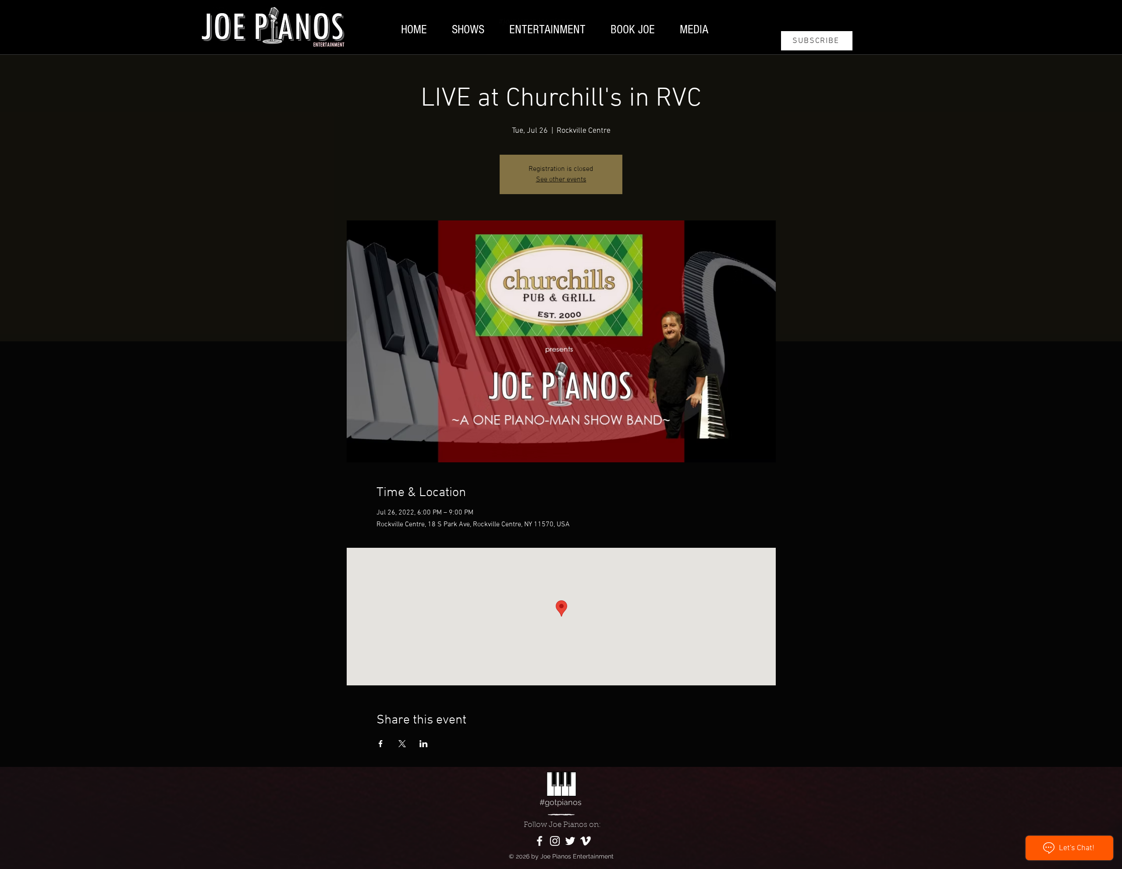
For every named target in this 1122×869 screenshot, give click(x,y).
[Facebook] (539, 841)
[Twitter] (570, 841)
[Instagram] (554, 841)
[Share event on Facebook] (380, 743)
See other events (561, 179)
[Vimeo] (585, 841)
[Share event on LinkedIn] (423, 743)
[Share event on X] (402, 743)
